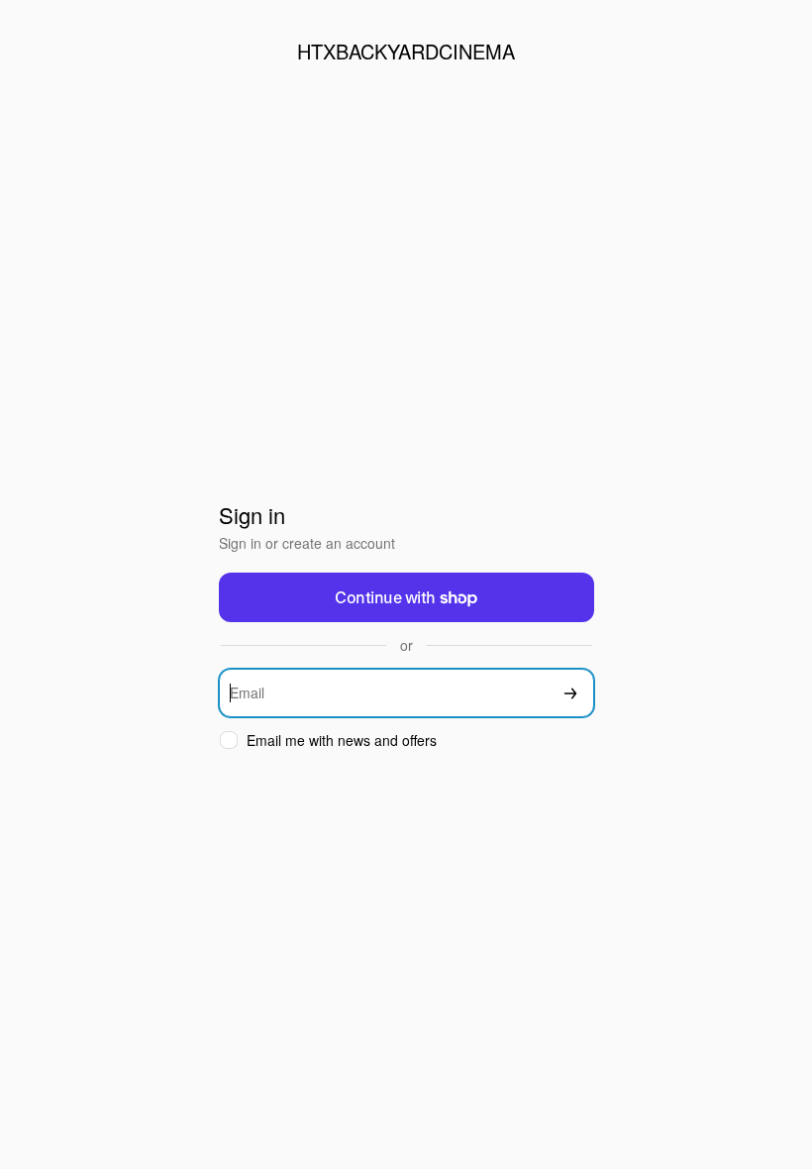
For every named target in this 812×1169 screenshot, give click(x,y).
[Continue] (570, 693)
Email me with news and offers (342, 740)
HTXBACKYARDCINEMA (406, 51)
